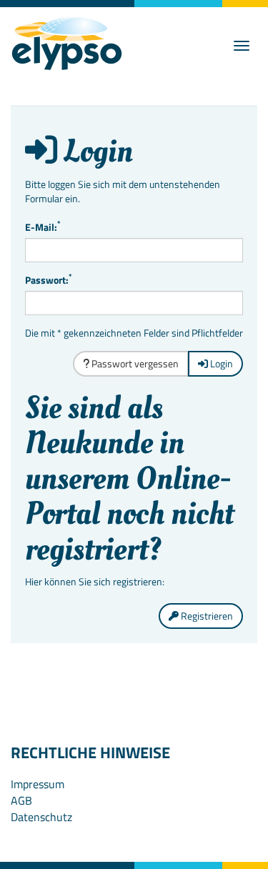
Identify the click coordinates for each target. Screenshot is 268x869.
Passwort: (48, 280)
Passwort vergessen (134, 363)
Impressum (37, 784)
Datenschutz (41, 816)
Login (220, 363)
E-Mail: (43, 227)
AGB (21, 800)
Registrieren (206, 615)
